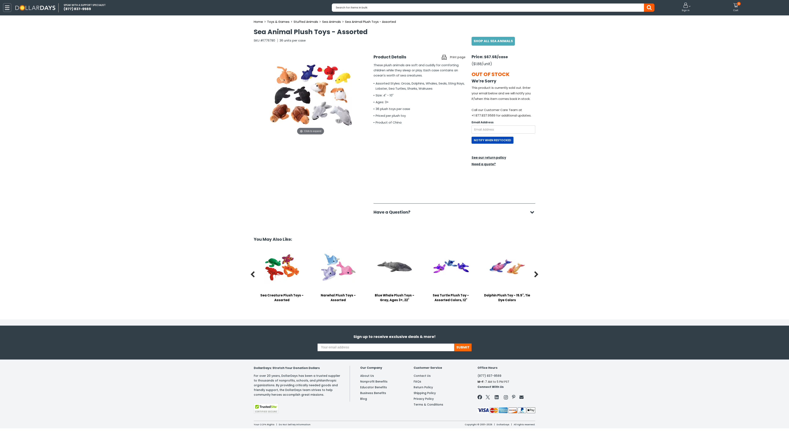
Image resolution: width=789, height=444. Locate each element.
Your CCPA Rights (264, 424)
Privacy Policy (424, 399)
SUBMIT (462, 347)
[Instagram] (505, 398)
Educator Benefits (373, 387)
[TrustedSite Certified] (266, 408)
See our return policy (489, 157)
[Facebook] (480, 398)
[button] (686, 7)
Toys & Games (278, 22)
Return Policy (423, 387)
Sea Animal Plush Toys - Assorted (370, 22)
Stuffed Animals (306, 22)
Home (258, 22)
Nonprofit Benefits (374, 381)
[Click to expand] (311, 95)
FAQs (417, 381)
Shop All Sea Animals (493, 41)
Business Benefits (373, 393)
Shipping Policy (425, 393)
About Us (367, 376)
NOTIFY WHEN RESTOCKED (492, 140)
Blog (363, 399)
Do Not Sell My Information (294, 424)
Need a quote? (484, 164)
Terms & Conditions (428, 404)
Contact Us (422, 376)
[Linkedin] (497, 397)
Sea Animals (331, 22)
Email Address (483, 122)
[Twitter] (487, 398)
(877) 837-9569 (489, 376)
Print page (457, 57)
